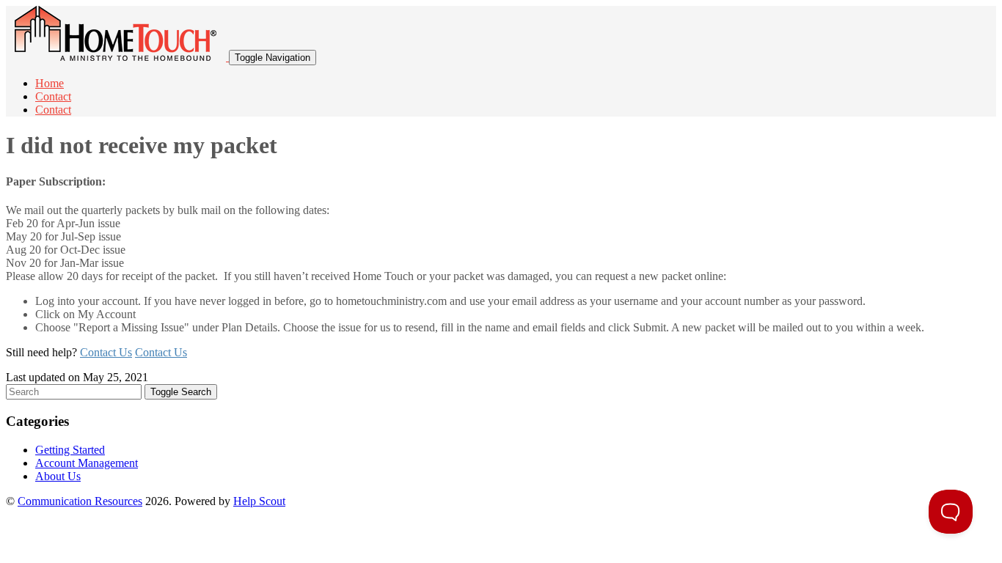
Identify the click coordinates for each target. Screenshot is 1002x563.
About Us (58, 476)
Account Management (86, 463)
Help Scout (259, 501)
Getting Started (70, 450)
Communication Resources (80, 501)
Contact (53, 96)
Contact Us (106, 352)
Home (49, 83)
